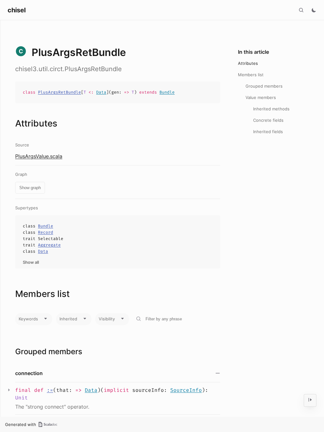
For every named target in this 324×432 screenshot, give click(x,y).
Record (45, 232)
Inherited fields (268, 131)
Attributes (248, 63)
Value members (261, 97)
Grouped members (264, 86)
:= (50, 390)
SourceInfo (186, 390)
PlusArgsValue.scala (38, 156)
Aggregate (49, 245)
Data (101, 92)
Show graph (30, 187)
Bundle (167, 92)
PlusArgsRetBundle (59, 92)
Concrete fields (268, 120)
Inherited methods (271, 108)
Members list (251, 74)
